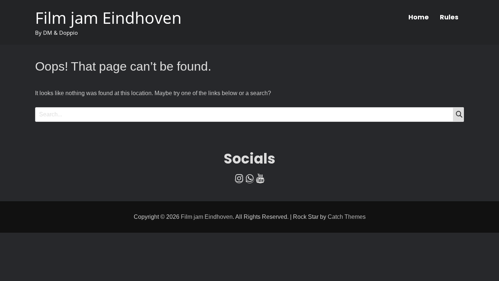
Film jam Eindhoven (108, 18)
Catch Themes (347, 217)
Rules (449, 17)
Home (418, 17)
